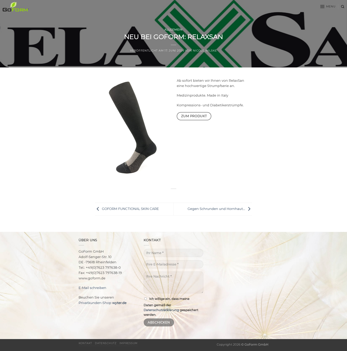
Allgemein (173, 29)
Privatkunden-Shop (103, 303)
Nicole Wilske (205, 50)
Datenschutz (106, 343)
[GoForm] (39, 6)
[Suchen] (342, 6)
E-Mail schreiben (92, 288)
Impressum (128, 343)
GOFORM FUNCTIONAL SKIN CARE (130, 209)
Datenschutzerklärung (161, 310)
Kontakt (85, 343)
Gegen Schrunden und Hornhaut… (217, 209)
